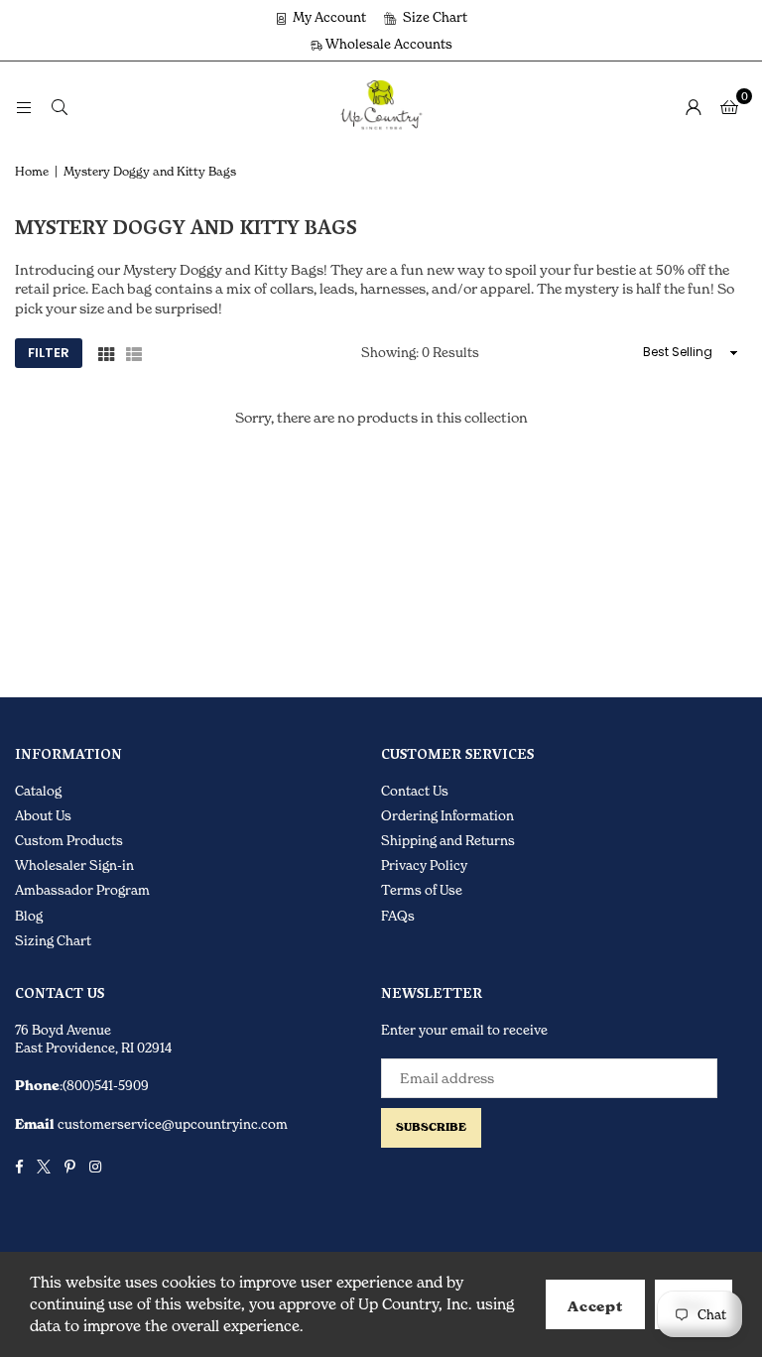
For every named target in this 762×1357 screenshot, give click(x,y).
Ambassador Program (82, 890)
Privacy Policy (424, 865)
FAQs (398, 916)
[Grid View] (106, 353)
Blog (29, 916)
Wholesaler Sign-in (74, 865)
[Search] (59, 105)
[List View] (134, 353)
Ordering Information (447, 815)
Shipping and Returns (448, 840)
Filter (48, 352)
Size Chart (433, 17)
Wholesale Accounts (387, 44)
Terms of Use (421, 890)
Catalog (38, 791)
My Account (328, 17)
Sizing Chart (53, 940)
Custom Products (69, 840)
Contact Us (414, 791)
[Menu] (24, 105)
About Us (43, 815)
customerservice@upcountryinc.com (171, 1124)
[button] (729, 106)
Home (32, 171)
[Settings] (693, 106)
